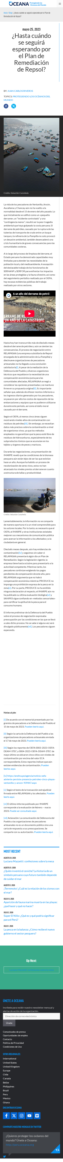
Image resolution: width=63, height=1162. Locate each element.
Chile (5, 1074)
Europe (6, 1070)
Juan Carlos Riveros (20, 90)
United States (10, 1062)
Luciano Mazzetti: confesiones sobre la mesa (29, 861)
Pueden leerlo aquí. (34, 726)
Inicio (5, 13)
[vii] (30, 626)
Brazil (6, 1090)
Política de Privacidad (13, 1043)
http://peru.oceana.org (20, 1144)
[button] (6, 106)
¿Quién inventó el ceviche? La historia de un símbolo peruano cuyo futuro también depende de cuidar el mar (30, 874)
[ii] (35, 388)
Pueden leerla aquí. (36, 740)
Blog (10, 13)
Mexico (6, 1098)
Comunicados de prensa (14, 1031)
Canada (7, 1078)
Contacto (7, 1039)
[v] (9, 587)
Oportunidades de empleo (15, 1035)
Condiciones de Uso (12, 1046)
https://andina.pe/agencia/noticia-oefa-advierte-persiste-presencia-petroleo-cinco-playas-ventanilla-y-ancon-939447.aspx (29, 779)
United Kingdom (11, 1066)
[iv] (20, 552)
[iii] (26, 423)
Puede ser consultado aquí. (23, 810)
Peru (5, 1094)
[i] (17, 367)
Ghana (6, 1102)
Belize (6, 1082)
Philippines (8, 1086)
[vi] (48, 594)
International (9, 1058)
